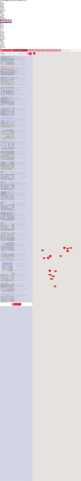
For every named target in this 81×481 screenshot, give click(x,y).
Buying (1, 26)
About (1, 27)
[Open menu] (0, 48)
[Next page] (30, 53)
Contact (2, 28)
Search (1, 23)
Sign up (1, 18)
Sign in (4, 18)
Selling (1, 25)
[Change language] (1, 1)
